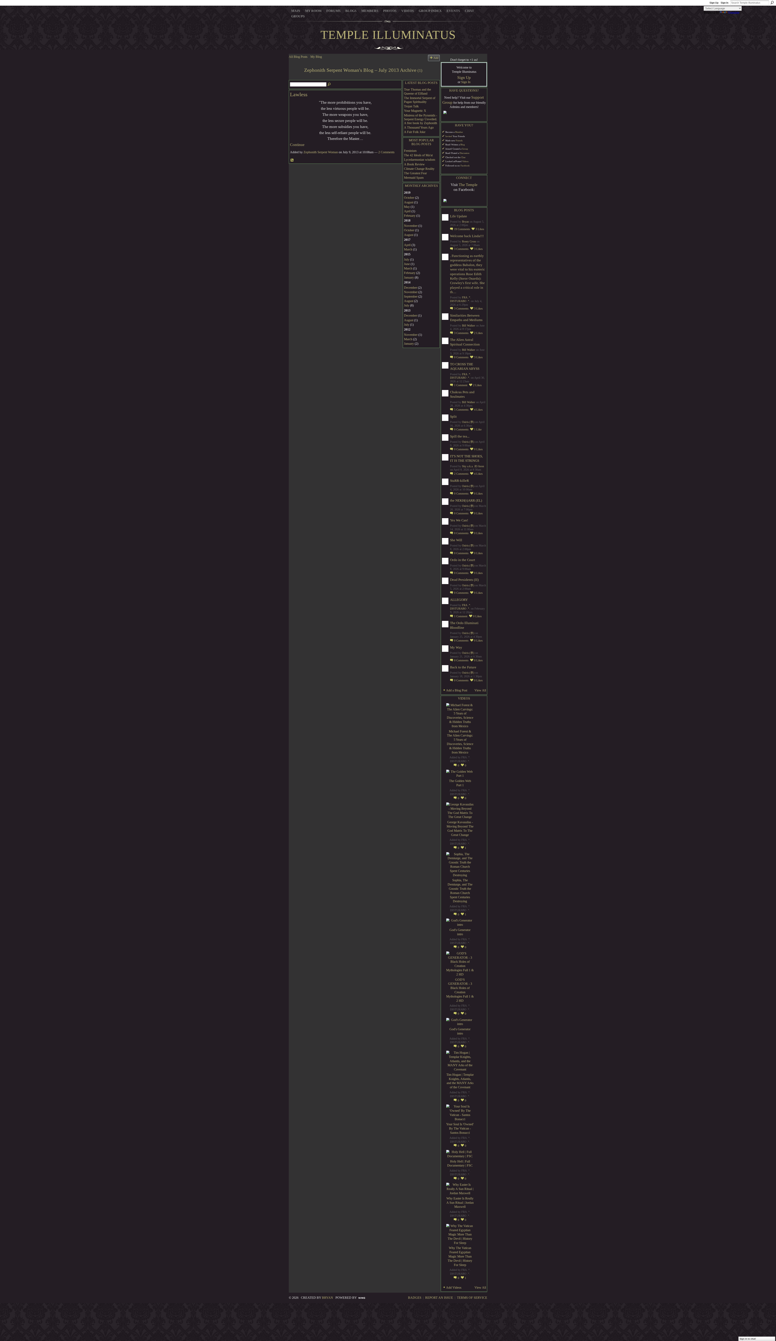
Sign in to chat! (748, 1339)
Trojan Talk (411, 106)
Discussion (464, 153)
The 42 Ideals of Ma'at (418, 155)
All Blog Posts (298, 56)
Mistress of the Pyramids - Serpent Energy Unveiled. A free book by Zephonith (420, 119)
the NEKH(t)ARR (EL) (466, 500)
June (407, 264)
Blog (462, 145)
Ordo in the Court (462, 560)
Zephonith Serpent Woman (321, 152)
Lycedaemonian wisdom (419, 159)
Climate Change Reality (419, 168)
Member (459, 132)
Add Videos (453, 1287)
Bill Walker (468, 325)
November (411, 225)
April (407, 211)
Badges (414, 1297)
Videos (465, 161)
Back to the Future (463, 667)
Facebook (465, 166)
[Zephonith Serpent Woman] (295, 77)
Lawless (298, 94)
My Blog (316, 56)
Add (435, 57)
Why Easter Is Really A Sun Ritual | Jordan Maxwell (460, 1203)
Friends (459, 140)
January (409, 277)
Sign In (724, 2)
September (411, 296)
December (410, 287)
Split (453, 416)
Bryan (465, 221)
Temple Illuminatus (388, 34)
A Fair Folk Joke (414, 132)
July (406, 259)
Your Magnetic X (415, 110)
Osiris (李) (468, 422)
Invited (448, 136)
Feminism (410, 150)
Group (465, 149)
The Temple (468, 185)
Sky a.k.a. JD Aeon (473, 466)
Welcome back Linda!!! (467, 236)
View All (480, 690)
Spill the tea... (459, 436)
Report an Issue (439, 1297)
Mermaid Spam (414, 177)
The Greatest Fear (415, 173)
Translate (733, 12)
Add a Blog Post (456, 690)
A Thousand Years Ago (419, 127)
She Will (456, 540)
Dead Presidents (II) (464, 580)
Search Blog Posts (329, 84)
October (409, 197)
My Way (456, 647)
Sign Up (714, 2)
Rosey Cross (469, 241)
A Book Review (414, 164)
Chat (463, 157)
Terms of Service (472, 1297)
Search (772, 2)
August (408, 202)
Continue (297, 145)
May (407, 206)
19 (462, 229)
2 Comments (386, 152)
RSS (292, 160)
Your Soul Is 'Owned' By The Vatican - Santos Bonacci (460, 1128)
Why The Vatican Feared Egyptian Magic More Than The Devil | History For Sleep (460, 1256)
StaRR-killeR (459, 481)
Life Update (458, 216)
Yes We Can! (459, 520)
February (409, 215)
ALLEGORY (459, 600)
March (408, 249)
